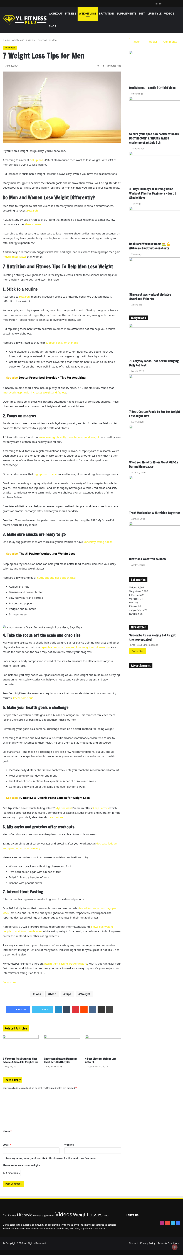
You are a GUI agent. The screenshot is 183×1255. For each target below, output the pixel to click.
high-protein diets (45, 474)
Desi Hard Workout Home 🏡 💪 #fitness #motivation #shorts (149, 246)
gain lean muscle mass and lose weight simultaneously (76, 647)
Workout (56, 13)
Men (53, 994)
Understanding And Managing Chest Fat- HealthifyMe (60, 1060)
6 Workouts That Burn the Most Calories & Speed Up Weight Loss (20, 1060)
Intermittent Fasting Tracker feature (65, 963)
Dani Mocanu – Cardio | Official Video (152, 88)
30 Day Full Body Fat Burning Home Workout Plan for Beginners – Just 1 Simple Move (152, 193)
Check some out (23, 698)
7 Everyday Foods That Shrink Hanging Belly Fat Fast (154, 363)
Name (7, 1131)
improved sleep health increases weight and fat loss (34, 392)
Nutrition (106, 13)
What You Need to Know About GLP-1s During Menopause (153, 464)
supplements (127, 13)
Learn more (55, 817)
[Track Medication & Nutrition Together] (154, 493)
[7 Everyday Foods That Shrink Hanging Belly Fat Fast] (154, 341)
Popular (152, 41)
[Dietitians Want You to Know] (154, 539)
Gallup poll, (37, 160)
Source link (9, 982)
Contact (133, 1243)
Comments (170, 41)
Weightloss (88, 13)
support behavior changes (62, 342)
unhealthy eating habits (97, 542)
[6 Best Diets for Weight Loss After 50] (103, 1045)
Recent (136, 41)
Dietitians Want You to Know (147, 559)
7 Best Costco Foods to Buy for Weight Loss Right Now (154, 413)
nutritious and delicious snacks (56, 577)
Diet (142, 13)
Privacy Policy (147, 1243)
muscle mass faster (14, 256)
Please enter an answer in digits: (22, 1165)
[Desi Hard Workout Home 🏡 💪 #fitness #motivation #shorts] (154, 224)
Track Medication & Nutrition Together (154, 513)
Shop (52, 26)
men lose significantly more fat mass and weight (69, 437)
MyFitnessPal (63, 808)
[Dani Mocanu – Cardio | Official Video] (154, 68)
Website (69, 1144)
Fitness (70, 13)
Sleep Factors (100, 808)
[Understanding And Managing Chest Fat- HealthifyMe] (62, 1045)
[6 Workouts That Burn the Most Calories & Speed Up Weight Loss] (21, 1045)
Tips (68, 994)
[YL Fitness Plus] (25, 20)
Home (6, 40)
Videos (169, 13)
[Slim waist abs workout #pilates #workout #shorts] (154, 274)
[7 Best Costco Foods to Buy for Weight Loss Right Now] (154, 391)
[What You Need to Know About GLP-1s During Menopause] (154, 442)
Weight (85, 994)
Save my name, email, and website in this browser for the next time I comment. (52, 1158)
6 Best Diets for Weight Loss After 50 (100, 1060)
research (32, 210)
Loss (37, 994)
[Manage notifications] (174, 1247)
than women (33, 224)
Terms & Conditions (168, 1243)
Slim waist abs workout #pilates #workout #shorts (150, 296)
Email (7, 1144)
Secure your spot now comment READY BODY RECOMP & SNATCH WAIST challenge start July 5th (154, 138)
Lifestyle (155, 13)
